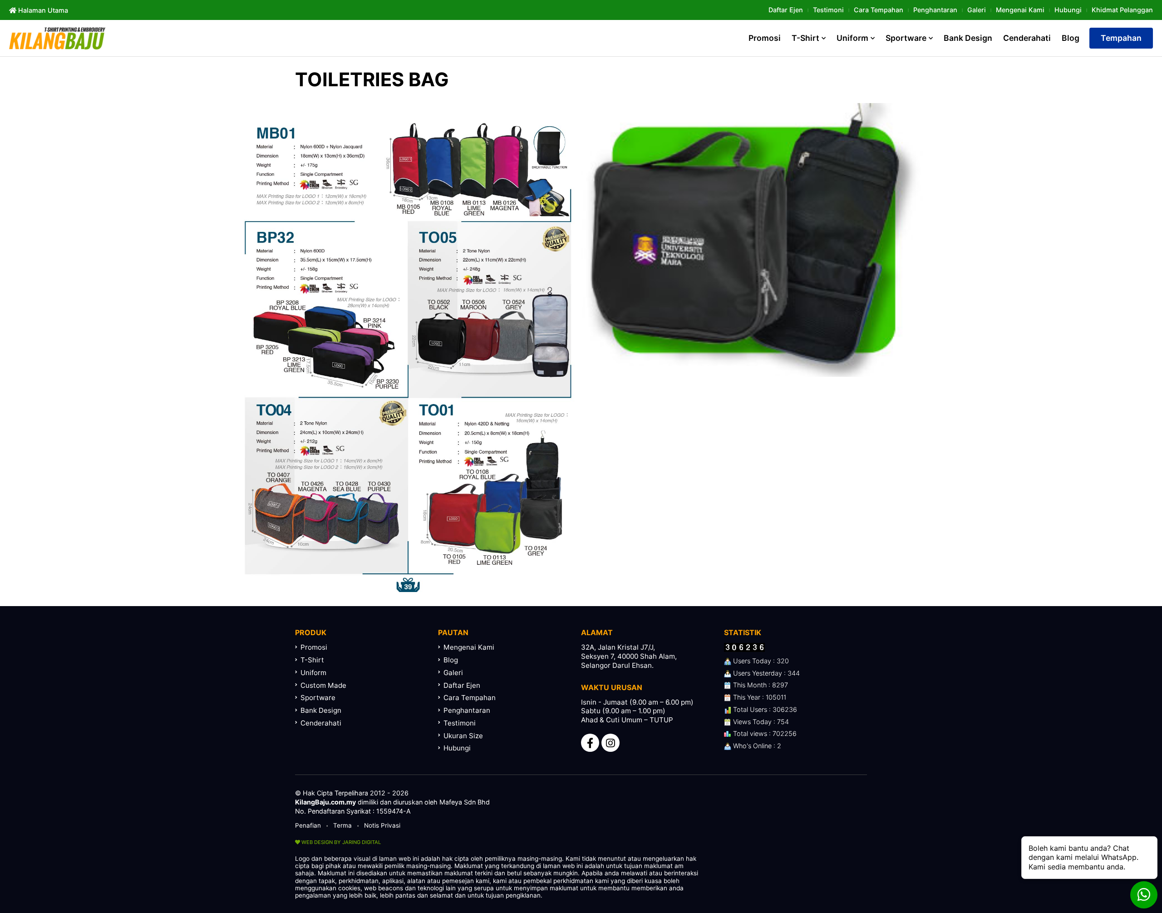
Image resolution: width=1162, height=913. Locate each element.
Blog (1070, 38)
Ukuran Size (463, 735)
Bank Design (968, 38)
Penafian (308, 825)
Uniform (852, 38)
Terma (342, 825)
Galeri (976, 10)
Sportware (906, 38)
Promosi (764, 38)
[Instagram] (610, 743)
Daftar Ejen (785, 10)
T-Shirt (805, 38)
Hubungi (1068, 10)
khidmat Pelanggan (1122, 10)
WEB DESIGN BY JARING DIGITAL (340, 842)
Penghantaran (935, 10)
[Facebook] (590, 743)
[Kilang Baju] (57, 38)
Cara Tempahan (878, 10)
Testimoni (828, 10)
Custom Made (323, 685)
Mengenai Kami (1020, 10)
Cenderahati (1027, 38)
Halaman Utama (42, 10)
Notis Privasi (382, 825)
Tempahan (1121, 38)
